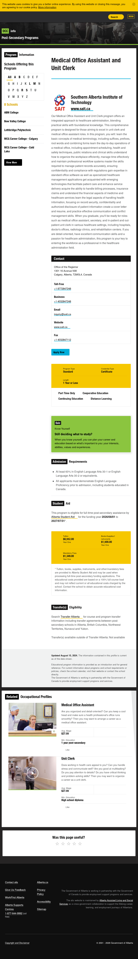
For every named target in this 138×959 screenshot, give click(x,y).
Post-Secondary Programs (20, 38)
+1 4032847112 (62, 339)
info (9, 31)
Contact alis (11, 882)
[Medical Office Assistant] (32, 719)
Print (103, 16)
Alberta (11, 16)
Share (80, 16)
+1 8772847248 (62, 288)
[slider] (27, 786)
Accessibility (44, 901)
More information (47, 7)
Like (95, 16)
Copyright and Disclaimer (17, 942)
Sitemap (41, 909)
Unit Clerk (68, 758)
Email (82, 85)
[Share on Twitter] (53, 85)
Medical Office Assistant (77, 705)
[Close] (133, 4)
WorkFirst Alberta (14, 897)
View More (11, 162)
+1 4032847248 (62, 301)
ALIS (27, 16)
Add (88, 16)
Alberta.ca (42, 882)
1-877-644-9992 (13, 913)
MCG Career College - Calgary (21, 138)
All (9, 77)
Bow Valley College (15, 121)
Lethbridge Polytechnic (17, 130)
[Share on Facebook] (63, 85)
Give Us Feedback (15, 889)
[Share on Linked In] (73, 85)
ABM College (11, 112)
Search (114, 16)
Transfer (70, 616)
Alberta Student (63, 517)
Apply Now (58, 352)
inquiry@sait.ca (62, 314)
